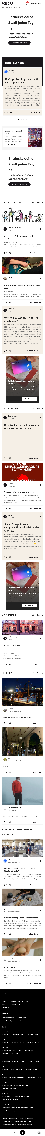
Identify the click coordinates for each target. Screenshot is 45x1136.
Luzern (4, 1074)
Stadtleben (5, 998)
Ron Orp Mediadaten (8, 1018)
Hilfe (30, 1121)
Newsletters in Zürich (33, 1042)
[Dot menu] (40, 72)
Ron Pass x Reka (16, 1004)
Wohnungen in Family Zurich (24, 1108)
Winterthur (5, 1093)
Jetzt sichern (30, 399)
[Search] (14, 1132)
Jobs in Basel (6, 1061)
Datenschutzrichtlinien (25, 1125)
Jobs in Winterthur (7, 1097)
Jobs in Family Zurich (8, 1108)
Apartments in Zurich (18, 1034)
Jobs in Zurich (6, 1034)
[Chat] (31, 1132)
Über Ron (18, 1121)
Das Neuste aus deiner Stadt (20, 1001)
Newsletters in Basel (32, 1061)
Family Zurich (6, 1105)
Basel (3, 1058)
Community (5, 1007)
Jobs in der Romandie (8, 1050)
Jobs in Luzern (6, 1077)
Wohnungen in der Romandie (26, 1050)
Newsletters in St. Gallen (9, 1089)
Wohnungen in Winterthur (22, 1097)
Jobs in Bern (5, 1069)
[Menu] (6, 1132)
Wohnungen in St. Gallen (21, 1085)
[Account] (39, 1132)
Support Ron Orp (7, 1021)
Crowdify (19, 1021)
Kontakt (24, 1121)
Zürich (4, 1039)
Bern (3, 1066)
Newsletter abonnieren (19, 43)
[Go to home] (7, 3)
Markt (3, 1004)
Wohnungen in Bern (17, 1069)
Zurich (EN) (5, 1031)
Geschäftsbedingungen (9, 1125)
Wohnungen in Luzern (19, 1077)
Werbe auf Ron (21, 1018)
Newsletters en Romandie (10, 1053)
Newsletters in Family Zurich (10, 1111)
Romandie (5, 1047)
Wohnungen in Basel (18, 1061)
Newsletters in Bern (31, 1069)
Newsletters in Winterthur (10, 1100)
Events (4, 1001)
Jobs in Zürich (6, 1042)
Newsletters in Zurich (33, 1034)
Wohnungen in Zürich (18, 1042)
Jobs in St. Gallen (7, 1085)
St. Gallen (5, 1082)
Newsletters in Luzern (34, 1077)
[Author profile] (6, 71)
